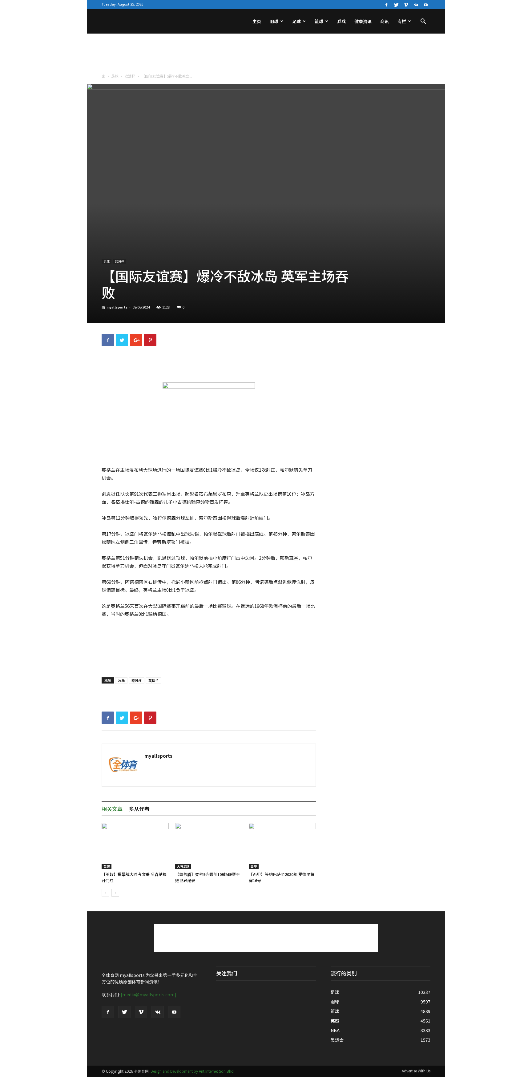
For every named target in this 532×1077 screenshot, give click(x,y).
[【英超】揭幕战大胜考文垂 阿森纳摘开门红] (135, 846)
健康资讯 (363, 21)
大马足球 (183, 866)
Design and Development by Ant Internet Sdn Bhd (192, 1071)
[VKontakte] (416, 4)
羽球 (274, 21)
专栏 (401, 21)
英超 (106, 866)
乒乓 (341, 21)
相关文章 (112, 809)
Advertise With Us (416, 1070)
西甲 (254, 866)
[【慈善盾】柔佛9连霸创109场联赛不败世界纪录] (208, 846)
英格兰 (153, 680)
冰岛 (121, 680)
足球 (296, 21)
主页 (256, 21)
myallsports (117, 307)
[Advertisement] (266, 55)
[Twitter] (396, 4)
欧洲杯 (129, 76)
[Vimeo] (406, 4)
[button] (423, 22)
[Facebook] (386, 4)
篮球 (319, 21)
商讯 (384, 21)
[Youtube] (425, 4)
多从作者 (139, 809)
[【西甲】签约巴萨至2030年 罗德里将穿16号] (282, 846)
